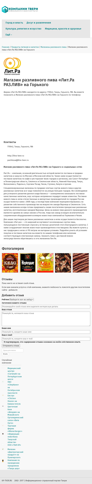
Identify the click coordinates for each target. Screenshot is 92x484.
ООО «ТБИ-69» (14, 445)
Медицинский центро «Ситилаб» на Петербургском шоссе (15, 373)
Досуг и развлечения (39, 22)
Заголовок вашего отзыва (14, 303)
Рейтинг (5, 299)
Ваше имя (6, 328)
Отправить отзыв (11, 346)
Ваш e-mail (7, 335)
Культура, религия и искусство (23, 28)
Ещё (8, 34)
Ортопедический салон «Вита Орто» (15, 420)
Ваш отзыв (7, 309)
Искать (5, 354)
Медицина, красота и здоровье (63, 28)
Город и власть (14, 22)
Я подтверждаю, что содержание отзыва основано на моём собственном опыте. (42, 342)
